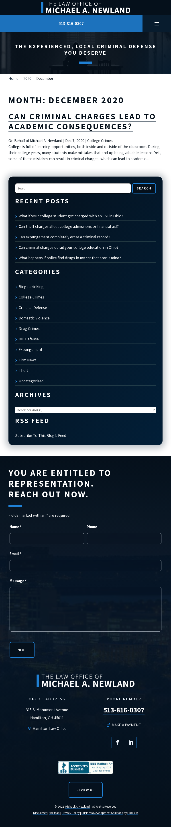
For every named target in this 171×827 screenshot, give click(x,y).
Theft (23, 370)
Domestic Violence (34, 318)
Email (15, 553)
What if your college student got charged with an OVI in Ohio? (71, 215)
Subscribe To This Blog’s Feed (40, 435)
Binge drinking (31, 286)
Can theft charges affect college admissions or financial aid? (69, 226)
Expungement (30, 349)
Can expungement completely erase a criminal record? (64, 236)
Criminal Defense (33, 307)
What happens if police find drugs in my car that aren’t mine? (70, 257)
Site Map (54, 813)
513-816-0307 (71, 23)
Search (144, 188)
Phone (92, 526)
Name (16, 526)
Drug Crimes (29, 328)
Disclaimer (40, 813)
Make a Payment (126, 724)
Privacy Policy (70, 813)
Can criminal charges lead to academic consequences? (82, 121)
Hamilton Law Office (49, 728)
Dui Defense (29, 338)
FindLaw (132, 813)
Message (18, 580)
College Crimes (100, 140)
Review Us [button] (86, 790)
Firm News (28, 359)
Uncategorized (31, 380)
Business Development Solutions (102, 813)
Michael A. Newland (46, 140)
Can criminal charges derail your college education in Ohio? (68, 247)
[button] (156, 23)
